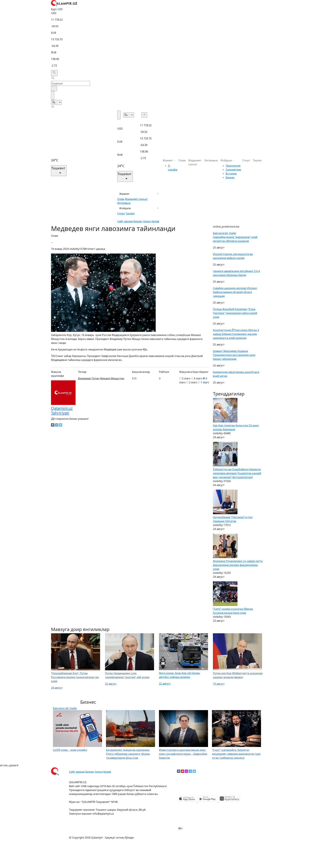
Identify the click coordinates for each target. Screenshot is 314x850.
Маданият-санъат (136, 199)
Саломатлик (233, 169)
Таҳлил (130, 213)
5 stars (186, 378)
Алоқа (147, 221)
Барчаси (224, 233)
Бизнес (137, 221)
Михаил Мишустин (112, 378)
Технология (233, 165)
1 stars (205, 382)
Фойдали (125, 208)
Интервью (124, 203)
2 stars (193, 382)
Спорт (121, 213)
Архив (155, 221)
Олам (120, 199)
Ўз (54, 102)
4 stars (198, 378)
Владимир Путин (88, 378)
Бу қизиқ (231, 173)
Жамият (124, 193)
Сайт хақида (125, 221)
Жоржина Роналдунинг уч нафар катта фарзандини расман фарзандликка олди (237, 565)
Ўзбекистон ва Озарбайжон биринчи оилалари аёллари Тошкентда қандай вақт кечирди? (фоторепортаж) (237, 473)
